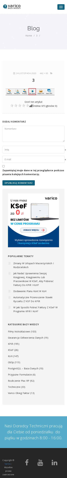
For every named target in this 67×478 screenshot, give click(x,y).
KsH (10, 356)
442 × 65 (44, 73)
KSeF (10, 349)
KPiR (10, 343)
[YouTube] (40, 464)
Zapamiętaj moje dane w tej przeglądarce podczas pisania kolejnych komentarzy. (33, 172)
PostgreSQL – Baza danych (23, 368)
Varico (8, 463)
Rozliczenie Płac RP (18, 380)
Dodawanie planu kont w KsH (30, 291)
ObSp (11, 362)
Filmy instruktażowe (19, 331)
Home (28, 35)
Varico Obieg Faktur (19, 393)
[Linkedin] (54, 464)
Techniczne (14, 386)
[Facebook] (27, 464)
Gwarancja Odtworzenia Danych (25, 337)
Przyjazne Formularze (20, 374)
